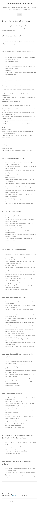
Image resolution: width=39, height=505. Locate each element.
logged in (13, 495)
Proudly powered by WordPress (10, 501)
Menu (19, 14)
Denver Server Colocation (19, 3)
